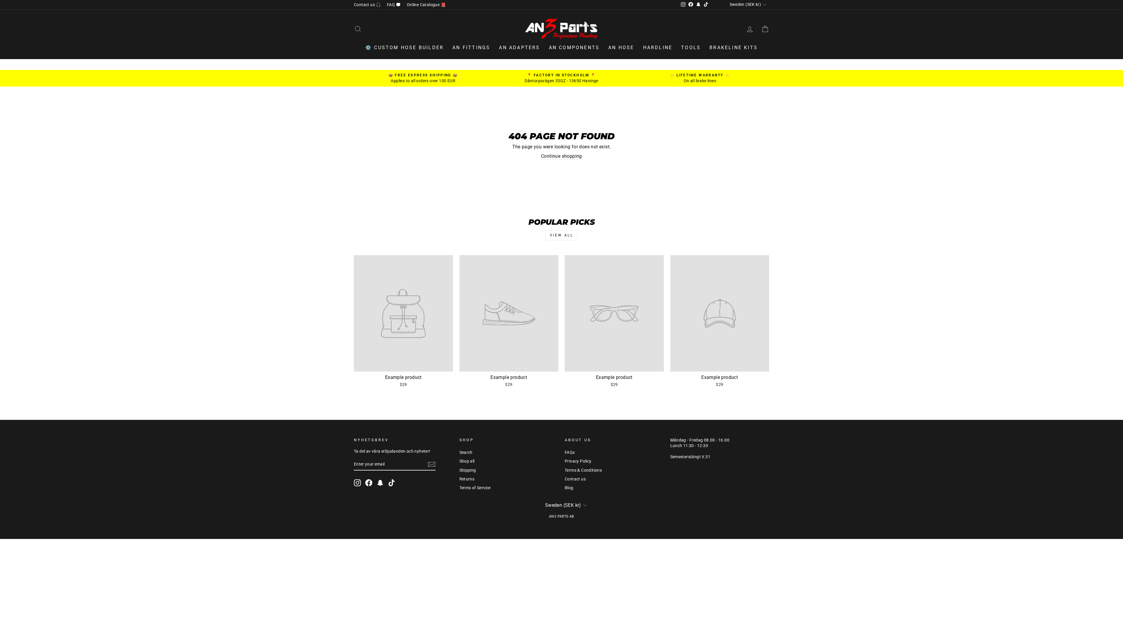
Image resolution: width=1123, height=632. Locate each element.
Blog (569, 487)
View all (561, 235)
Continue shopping (561, 156)
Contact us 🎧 (367, 4)
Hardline (658, 47)
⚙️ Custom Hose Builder (404, 47)
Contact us (575, 479)
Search (466, 452)
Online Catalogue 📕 (426, 4)
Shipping (467, 470)
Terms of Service (475, 487)
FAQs (570, 452)
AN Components (574, 47)
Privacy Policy (578, 461)
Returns (467, 479)
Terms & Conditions (583, 470)
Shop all (467, 461)
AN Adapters (519, 47)
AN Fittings (471, 47)
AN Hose (621, 47)
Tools (691, 47)
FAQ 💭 (394, 4)
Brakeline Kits (733, 47)
